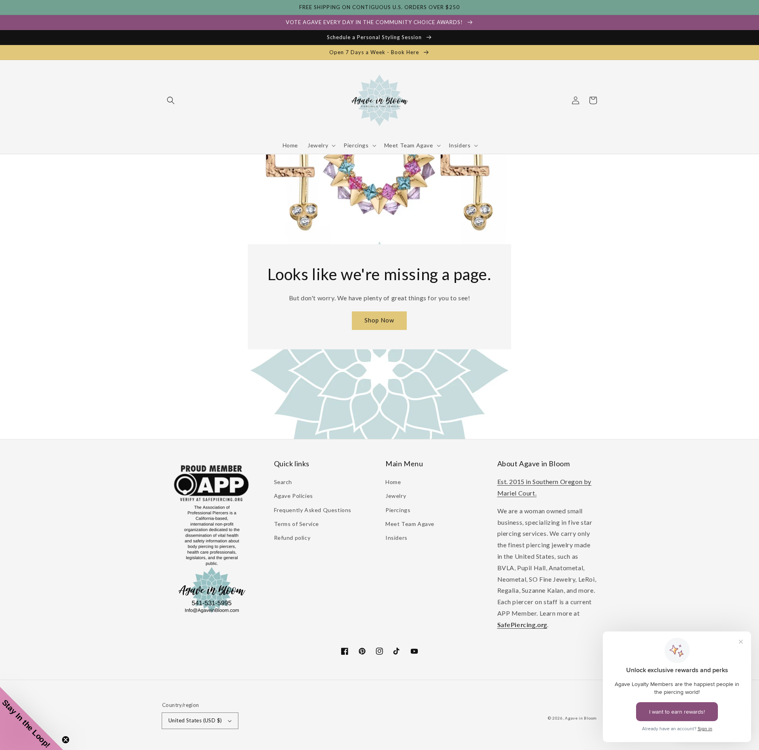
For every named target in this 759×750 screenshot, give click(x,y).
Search (283, 482)
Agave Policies (293, 495)
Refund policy (292, 537)
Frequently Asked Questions (313, 510)
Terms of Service (296, 523)
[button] (170, 100)
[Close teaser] (66, 740)
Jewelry (395, 495)
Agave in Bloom (581, 718)
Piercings (397, 510)
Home (393, 482)
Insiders (396, 537)
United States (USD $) (195, 720)
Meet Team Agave (409, 523)
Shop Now (379, 320)
